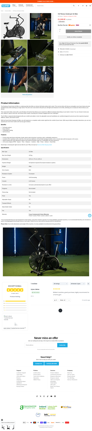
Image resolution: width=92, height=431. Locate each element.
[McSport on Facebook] (37, 396)
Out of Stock (78, 31)
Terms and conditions (38, 376)
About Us (69, 372)
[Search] (74, 6)
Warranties (36, 378)
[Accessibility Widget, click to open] (89, 215)
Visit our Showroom (72, 379)
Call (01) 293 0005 (51, 363)
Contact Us (38, 363)
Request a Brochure (55, 376)
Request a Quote (54, 378)
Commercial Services (55, 374)
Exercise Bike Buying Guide (45, 144)
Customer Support (21, 372)
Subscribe (62, 345)
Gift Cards (52, 384)
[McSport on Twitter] (40, 396)
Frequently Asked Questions (21, 382)
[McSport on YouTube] (51, 396)
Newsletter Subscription (53, 382)
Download (72, 49)
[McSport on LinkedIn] (55, 396)
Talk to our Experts (55, 379)
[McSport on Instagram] (44, 396)
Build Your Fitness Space (55, 387)
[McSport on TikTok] (47, 396)
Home (2, 10)
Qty (60, 29)
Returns (19, 378)
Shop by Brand (71, 376)
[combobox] (56, 6)
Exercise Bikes (8, 10)
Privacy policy (37, 374)
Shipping (19, 379)
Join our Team (70, 374)
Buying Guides (20, 386)
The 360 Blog (70, 378)
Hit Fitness (60, 16)
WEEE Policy (36, 379)
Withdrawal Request (22, 384)
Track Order (19, 374)
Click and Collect (21, 376)
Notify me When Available (74, 37)
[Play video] (46, 252)
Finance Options (54, 372)
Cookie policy (36, 372)
